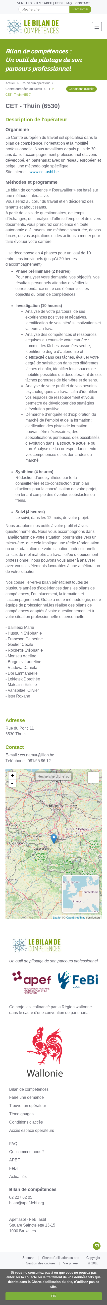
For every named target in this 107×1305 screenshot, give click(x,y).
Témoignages (21, 1114)
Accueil (10, 83)
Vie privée (70, 1263)
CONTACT (82, 3)
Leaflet (57, 917)
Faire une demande (26, 1097)
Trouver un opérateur (35, 83)
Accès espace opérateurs (31, 1130)
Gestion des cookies (40, 1263)
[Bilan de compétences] (35, 27)
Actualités (18, 1176)
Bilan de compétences (29, 1089)
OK (53, 1296)
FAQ (69, 3)
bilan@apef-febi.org (26, 1203)
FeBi (13, 1168)
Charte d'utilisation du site (60, 1258)
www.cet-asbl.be (44, 172)
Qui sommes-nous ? (27, 1152)
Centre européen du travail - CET (27, 89)
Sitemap (28, 1258)
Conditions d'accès (81, 89)
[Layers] (93, 777)
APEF (48, 3)
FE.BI (58, 3)
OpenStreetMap (75, 917)
